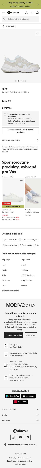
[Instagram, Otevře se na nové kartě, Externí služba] (13, 437)
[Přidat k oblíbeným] (38, 33)
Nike (5, 88)
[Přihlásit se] (26, 12)
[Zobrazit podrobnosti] (38, 140)
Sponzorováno (6, 177)
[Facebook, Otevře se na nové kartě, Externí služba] (28, 437)
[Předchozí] (3, 4)
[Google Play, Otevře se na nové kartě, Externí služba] (12, 396)
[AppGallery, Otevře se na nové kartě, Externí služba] (20, 401)
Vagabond (25, 259)
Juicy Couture (26, 280)
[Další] (38, 4)
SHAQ (23, 265)
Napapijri (6, 259)
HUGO (4, 285)
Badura (24, 285)
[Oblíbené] (32, 12)
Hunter (5, 270)
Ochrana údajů (20, 464)
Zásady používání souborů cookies (19, 461)
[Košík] (37, 12)
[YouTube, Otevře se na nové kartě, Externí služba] (20, 437)
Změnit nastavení (24, 458)
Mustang (24, 270)
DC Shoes (6, 280)
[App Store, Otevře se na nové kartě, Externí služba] (28, 396)
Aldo (4, 275)
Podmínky (12, 458)
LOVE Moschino (27, 275)
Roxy (4, 265)
